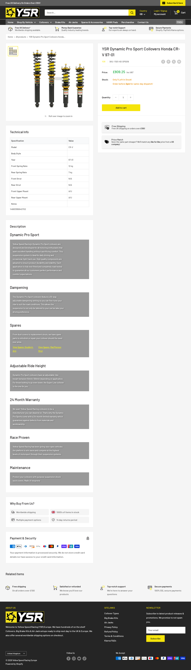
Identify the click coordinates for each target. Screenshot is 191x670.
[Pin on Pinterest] (168, 61)
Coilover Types (111, 613)
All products (21, 37)
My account (160, 14)
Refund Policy (111, 631)
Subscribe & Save (175, 3)
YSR (103, 61)
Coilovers (44, 22)
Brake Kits (60, 22)
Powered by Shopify (14, 664)
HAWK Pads (112, 22)
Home (10, 22)
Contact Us (143, 22)
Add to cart (121, 107)
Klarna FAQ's (110, 640)
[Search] (131, 13)
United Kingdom (13, 653)
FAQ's (179, 22)
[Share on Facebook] (163, 61)
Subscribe (155, 638)
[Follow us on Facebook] (68, 658)
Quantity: (106, 97)
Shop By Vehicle (25, 22)
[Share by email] (179, 61)
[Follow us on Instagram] (74, 658)
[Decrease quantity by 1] (116, 97)
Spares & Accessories (92, 22)
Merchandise (127, 22)
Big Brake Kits (111, 618)
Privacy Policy (111, 627)
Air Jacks (73, 22)
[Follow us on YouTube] (79, 658)
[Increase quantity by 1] (131, 97)
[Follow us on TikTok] (84, 658)
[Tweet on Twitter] (174, 61)
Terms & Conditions (114, 636)
